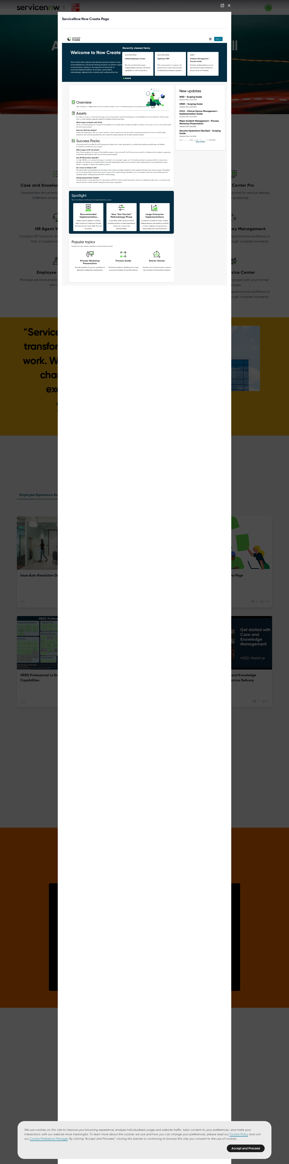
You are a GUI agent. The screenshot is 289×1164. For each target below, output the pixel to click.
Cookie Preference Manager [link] (49, 1138)
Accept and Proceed (245, 1148)
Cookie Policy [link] (239, 1134)
